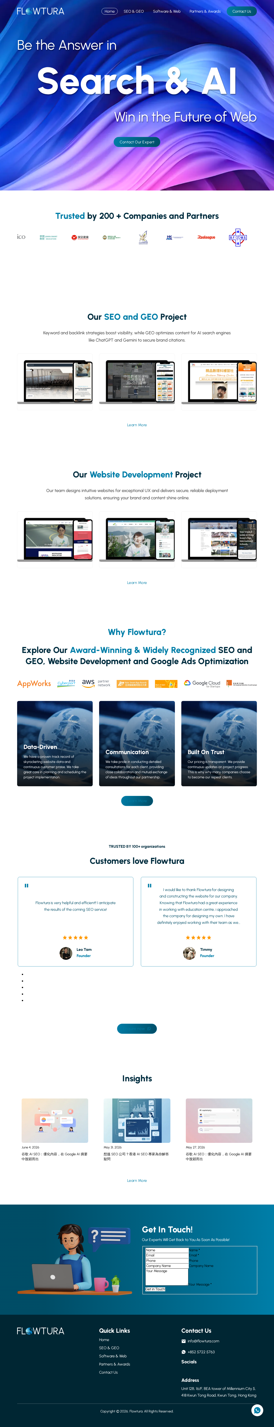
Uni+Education (219, 385)
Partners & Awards (205, 11)
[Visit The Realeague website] (202, 237)
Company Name (201, 1266)
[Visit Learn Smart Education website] (44, 237)
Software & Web (167, 11)
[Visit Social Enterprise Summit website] (139, 237)
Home (110, 11)
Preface (55, 387)
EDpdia (219, 543)
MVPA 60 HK (55, 543)
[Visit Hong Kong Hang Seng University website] (107, 237)
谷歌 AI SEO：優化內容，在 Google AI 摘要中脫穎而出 (55, 1156)
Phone (193, 1261)
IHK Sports (137, 543)
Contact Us (241, 11)
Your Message (200, 1284)
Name (194, 1250)
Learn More (137, 425)
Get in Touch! (155, 1289)
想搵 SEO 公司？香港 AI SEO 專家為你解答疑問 (136, 1156)
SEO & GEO (134, 11)
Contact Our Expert (137, 142)
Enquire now (134, 1028)
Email (194, 1255)
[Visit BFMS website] (234, 237)
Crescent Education (136, 387)
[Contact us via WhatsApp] (257, 1410)
